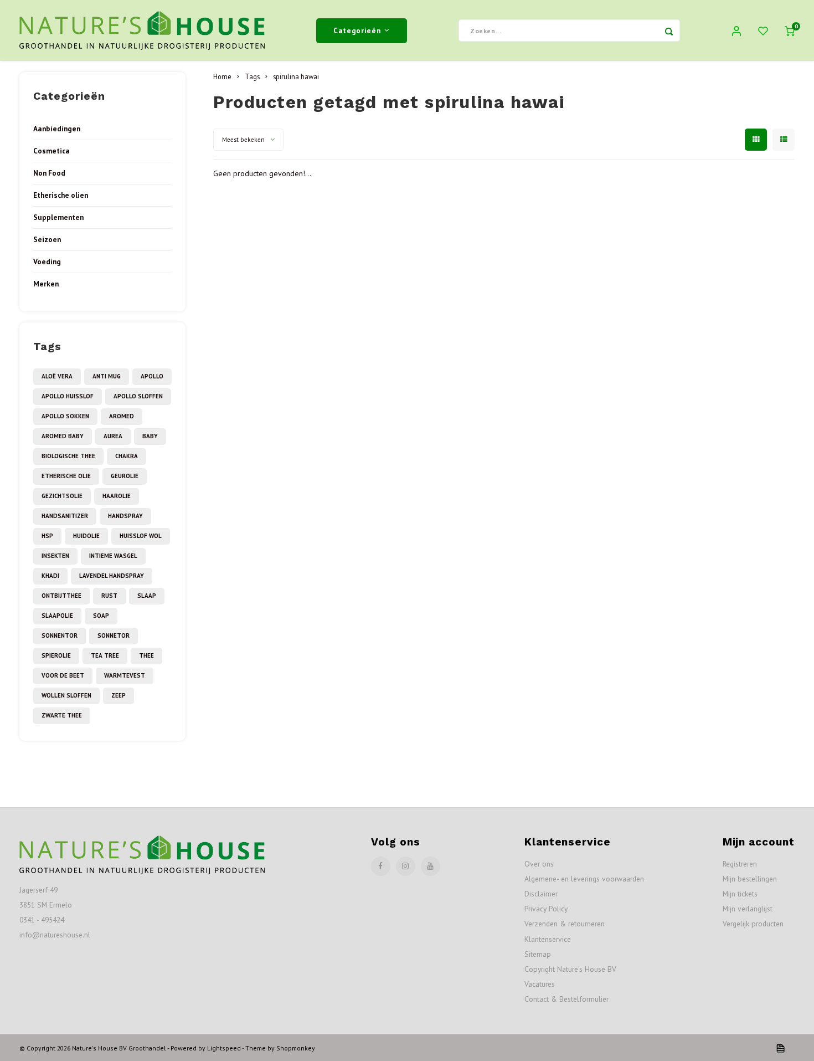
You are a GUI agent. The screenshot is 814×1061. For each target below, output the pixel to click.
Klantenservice (547, 939)
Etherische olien (60, 195)
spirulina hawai (296, 76)
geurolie (124, 476)
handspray (125, 516)
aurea (113, 436)
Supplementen (58, 217)
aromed (121, 416)
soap (101, 615)
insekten (55, 556)
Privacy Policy (546, 909)
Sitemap (537, 954)
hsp (47, 536)
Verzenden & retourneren (564, 924)
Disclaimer (541, 894)
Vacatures (539, 984)
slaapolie (57, 615)
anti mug (106, 376)
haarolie (116, 496)
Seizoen (47, 239)
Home (222, 76)
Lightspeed (224, 1048)
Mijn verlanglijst (747, 909)
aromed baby (63, 436)
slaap (146, 595)
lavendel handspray (111, 576)
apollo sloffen (138, 396)
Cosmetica (51, 151)
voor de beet (63, 675)
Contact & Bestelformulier (566, 999)
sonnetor (113, 635)
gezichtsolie (62, 496)
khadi (50, 576)
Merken (46, 284)
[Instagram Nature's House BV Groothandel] (405, 866)
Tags (252, 76)
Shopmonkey (295, 1048)
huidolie (86, 536)
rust (109, 595)
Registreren (740, 864)
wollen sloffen (66, 695)
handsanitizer (65, 516)
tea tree (105, 655)
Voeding (47, 261)
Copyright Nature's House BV (570, 969)
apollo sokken (65, 416)
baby (150, 436)
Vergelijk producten (753, 924)
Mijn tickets (740, 894)
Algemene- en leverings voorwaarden (584, 879)
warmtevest (124, 675)
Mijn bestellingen (750, 879)
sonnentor (60, 635)
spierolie (56, 655)
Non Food (49, 173)
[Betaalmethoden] (780, 1047)
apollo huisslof (68, 396)
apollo (152, 376)
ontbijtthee (61, 595)
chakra (126, 456)
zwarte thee (62, 715)
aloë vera (57, 376)
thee (146, 655)
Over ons (539, 864)
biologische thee (68, 456)
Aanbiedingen (56, 129)
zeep (118, 695)
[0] (790, 31)
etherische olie (66, 476)
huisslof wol (141, 536)
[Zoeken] (669, 30)
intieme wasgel (113, 556)
